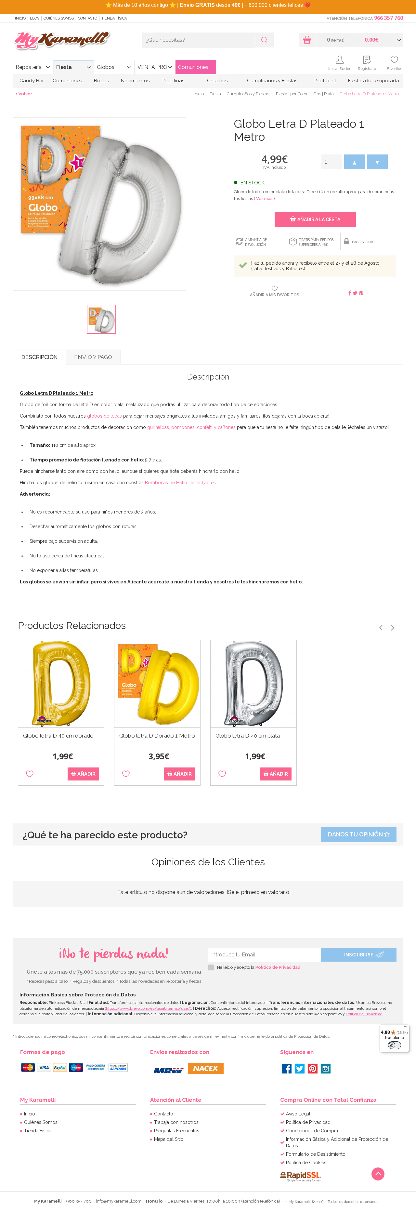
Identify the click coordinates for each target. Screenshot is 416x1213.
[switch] (394, 1045)
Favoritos (394, 68)
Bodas (101, 81)
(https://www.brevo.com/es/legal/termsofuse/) (148, 1008)
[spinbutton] (331, 161)
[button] (354, 161)
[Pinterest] (312, 1068)
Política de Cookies (306, 1162)
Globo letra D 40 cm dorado (58, 736)
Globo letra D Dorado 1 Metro (157, 736)
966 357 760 (388, 17)
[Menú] (406, 1028)
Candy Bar (32, 81)
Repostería (29, 67)
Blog (34, 18)
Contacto (87, 18)
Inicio (20, 18)
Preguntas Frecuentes (176, 1130)
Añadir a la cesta (318, 219)
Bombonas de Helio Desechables (180, 482)
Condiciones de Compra (312, 1130)
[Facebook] (286, 1068)
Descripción (39, 357)
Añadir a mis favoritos (274, 295)
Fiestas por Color (292, 93)
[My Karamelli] (61, 41)
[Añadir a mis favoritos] (29, 774)
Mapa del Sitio (169, 1139)
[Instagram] (326, 1068)
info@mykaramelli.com (119, 1201)
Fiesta (64, 67)
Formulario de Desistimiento (315, 1154)
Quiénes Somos (59, 18)
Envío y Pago (93, 357)
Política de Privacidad (277, 967)
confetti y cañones (216, 427)
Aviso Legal (298, 1113)
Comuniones (193, 67)
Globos (105, 67)
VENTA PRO (152, 67)
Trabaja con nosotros (176, 1122)
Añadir (86, 774)
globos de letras (104, 416)
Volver (25, 93)
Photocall (325, 81)
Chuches (217, 81)
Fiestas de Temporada (373, 81)
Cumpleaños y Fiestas (272, 81)
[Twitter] (300, 1068)
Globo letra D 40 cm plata (247, 736)
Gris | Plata (324, 93)
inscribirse (358, 954)
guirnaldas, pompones (171, 427)
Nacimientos (135, 81)
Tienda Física (114, 18)
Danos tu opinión (356, 834)
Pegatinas (173, 81)
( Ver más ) (264, 198)
